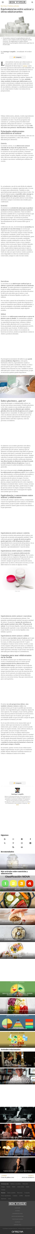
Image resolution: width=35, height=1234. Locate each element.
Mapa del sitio (17, 1224)
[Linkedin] (30, 843)
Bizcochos (19, 1192)
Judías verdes (20, 1186)
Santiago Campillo (17, 794)
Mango (3, 1186)
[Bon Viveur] (17, 2)
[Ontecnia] (17, 1232)
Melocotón (25, 1183)
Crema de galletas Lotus (7, 1177)
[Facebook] (30, 839)
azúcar (25, 66)
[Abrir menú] (3, 2)
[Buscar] (32, 2)
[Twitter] (4, 843)
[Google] (4, 839)
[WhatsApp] (13, 839)
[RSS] (13, 847)
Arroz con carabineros (28, 1177)
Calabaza (15, 1195)
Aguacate (27, 1195)
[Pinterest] (13, 843)
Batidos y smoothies (16, 1183)
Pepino (8, 1186)
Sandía (27, 1186)
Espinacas (3, 1198)
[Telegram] (21, 839)
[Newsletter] (21, 847)
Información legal (17, 1213)
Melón (13, 1186)
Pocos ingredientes (6, 1195)
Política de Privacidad (17, 1216)
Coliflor (21, 1195)
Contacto (17, 1222)
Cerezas (3, 1189)
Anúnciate (17, 1208)
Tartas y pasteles (11, 1192)
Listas (9, 1198)
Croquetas (27, 1192)
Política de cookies (17, 1219)
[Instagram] (21, 843)
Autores (17, 1210)
